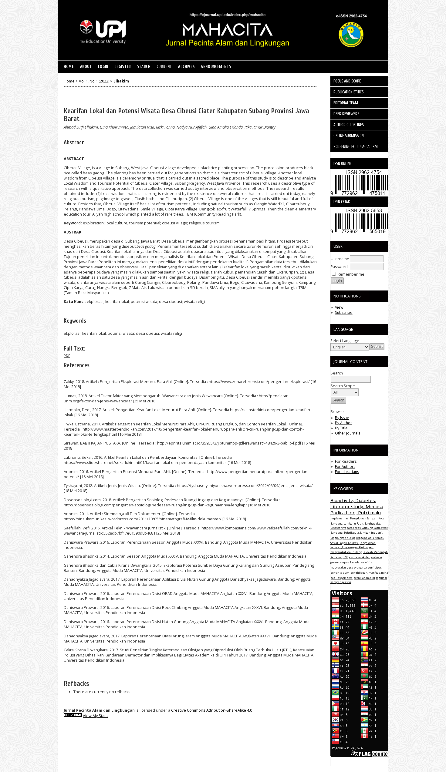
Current (164, 67)
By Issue (342, 417)
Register (122, 67)
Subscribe (344, 312)
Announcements (216, 67)
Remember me (351, 274)
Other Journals (347, 433)
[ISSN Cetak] (361, 233)
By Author (343, 422)
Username (340, 258)
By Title (341, 428)
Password (339, 266)
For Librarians (347, 471)
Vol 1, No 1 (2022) (94, 81)
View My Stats (95, 715)
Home (69, 67)
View (339, 307)
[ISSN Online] (361, 195)
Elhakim (121, 81)
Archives (186, 67)
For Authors (345, 466)
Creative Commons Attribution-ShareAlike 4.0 (211, 710)
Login (103, 67)
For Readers (345, 461)
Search (143, 67)
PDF (67, 356)
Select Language (344, 340)
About (86, 67)
